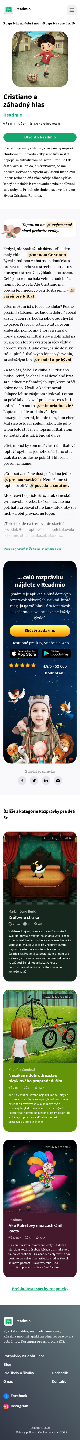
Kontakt (59, 1382)
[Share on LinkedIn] (46, 780)
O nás (8, 1382)
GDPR (63, 1432)
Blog (7, 1365)
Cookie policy (46, 1432)
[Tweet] (34, 780)
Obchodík (60, 1373)
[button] (72, 10)
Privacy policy (25, 1432)
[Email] (58, 780)
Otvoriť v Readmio (40, 138)
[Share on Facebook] (22, 780)
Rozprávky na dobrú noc (23, 1356)
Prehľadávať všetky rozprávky (40, 1288)
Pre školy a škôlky (18, 1373)
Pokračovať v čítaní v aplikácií (32, 548)
